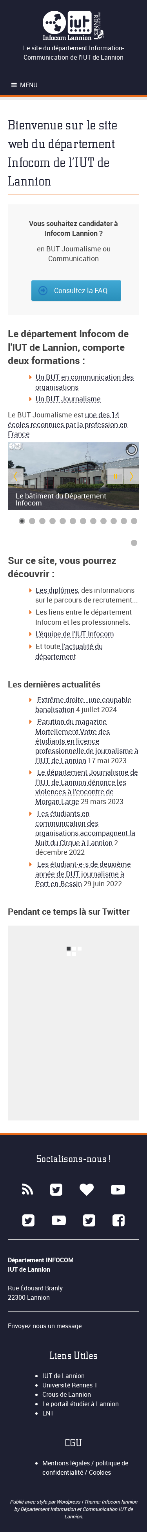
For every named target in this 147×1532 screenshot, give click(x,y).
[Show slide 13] (134, 543)
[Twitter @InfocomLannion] (56, 1190)
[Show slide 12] (134, 521)
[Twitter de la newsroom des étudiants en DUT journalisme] (28, 1220)
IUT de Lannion (63, 1375)
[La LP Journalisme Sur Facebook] (119, 1220)
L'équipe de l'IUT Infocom (75, 633)
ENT (48, 1413)
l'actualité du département (69, 651)
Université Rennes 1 (70, 1385)
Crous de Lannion (66, 1394)
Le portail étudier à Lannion (80, 1403)
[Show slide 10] (114, 521)
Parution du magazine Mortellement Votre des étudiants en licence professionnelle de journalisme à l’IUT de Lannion (86, 741)
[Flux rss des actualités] (27, 1190)
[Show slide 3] (42, 521)
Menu (28, 85)
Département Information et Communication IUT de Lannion (76, 1512)
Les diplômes (57, 590)
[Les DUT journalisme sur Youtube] (59, 1220)
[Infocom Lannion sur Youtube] (118, 1190)
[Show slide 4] (52, 521)
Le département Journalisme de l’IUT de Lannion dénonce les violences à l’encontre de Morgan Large (86, 786)
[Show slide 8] (93, 521)
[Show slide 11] (124, 521)
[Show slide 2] (32, 521)
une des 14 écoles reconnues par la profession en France (67, 424)
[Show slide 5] (63, 521)
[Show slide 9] (103, 521)
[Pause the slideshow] (115, 476)
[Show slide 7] (83, 521)
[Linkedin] (87, 1190)
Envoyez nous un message (45, 1326)
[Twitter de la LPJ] (89, 1220)
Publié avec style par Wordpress (46, 1501)
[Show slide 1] (22, 521)
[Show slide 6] (73, 521)
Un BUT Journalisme (68, 398)
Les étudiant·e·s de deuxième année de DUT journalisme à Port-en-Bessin (83, 873)
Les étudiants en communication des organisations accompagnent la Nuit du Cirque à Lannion (85, 828)
